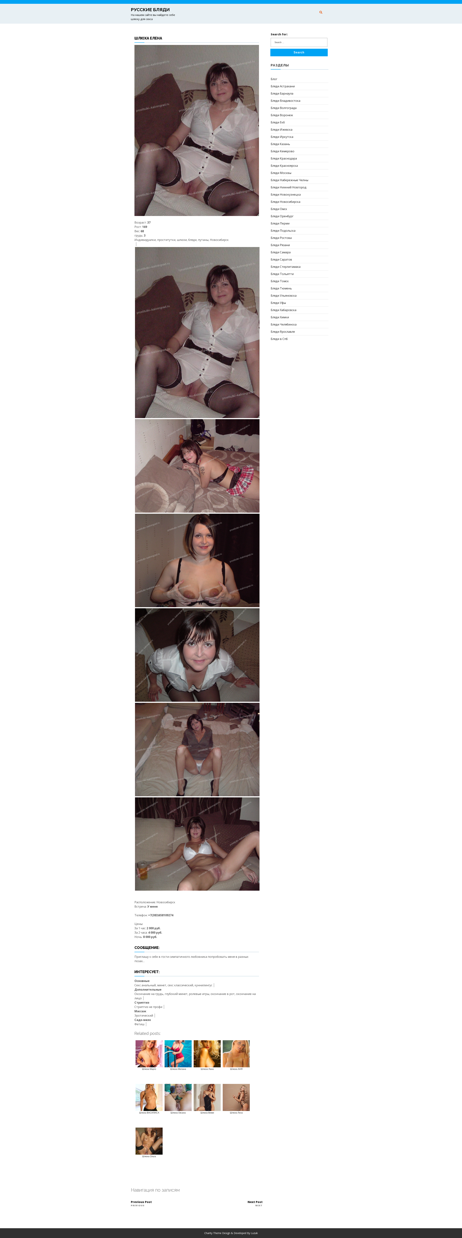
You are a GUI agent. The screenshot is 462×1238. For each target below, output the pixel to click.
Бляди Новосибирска (285, 202)
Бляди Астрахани (283, 86)
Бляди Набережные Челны (289, 180)
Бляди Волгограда (284, 108)
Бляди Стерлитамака (285, 267)
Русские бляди (150, 9)
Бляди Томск (280, 281)
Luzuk (254, 1233)
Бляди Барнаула (282, 93)
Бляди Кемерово (282, 151)
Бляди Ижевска (281, 130)
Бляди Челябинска (284, 324)
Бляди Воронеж (282, 115)
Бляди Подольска (283, 231)
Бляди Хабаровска (283, 310)
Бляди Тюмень (281, 288)
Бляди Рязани (280, 245)
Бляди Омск (279, 209)
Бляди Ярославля (283, 332)
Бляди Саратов (281, 259)
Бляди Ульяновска (284, 296)
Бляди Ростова (281, 238)
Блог (274, 79)
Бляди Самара (281, 252)
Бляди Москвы (281, 173)
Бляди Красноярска (284, 166)
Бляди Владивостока (285, 101)
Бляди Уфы (278, 303)
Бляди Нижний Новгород (288, 187)
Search (299, 52)
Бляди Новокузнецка (286, 194)
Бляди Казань (280, 144)
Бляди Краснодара (284, 158)
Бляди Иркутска (282, 137)
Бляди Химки (280, 317)
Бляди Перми (280, 223)
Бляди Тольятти (282, 274)
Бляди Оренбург (282, 216)
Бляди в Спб (279, 339)
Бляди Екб (278, 122)
